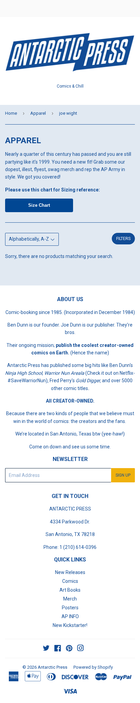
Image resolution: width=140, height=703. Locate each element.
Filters (123, 238)
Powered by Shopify (93, 667)
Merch (70, 599)
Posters (70, 607)
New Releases (70, 572)
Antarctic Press (52, 667)
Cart (130, 8)
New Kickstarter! (70, 625)
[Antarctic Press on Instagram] (80, 649)
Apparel (38, 113)
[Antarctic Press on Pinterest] (69, 649)
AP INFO (70, 616)
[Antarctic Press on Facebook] (57, 649)
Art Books (70, 590)
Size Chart (39, 205)
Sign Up (123, 475)
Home (11, 113)
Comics (70, 581)
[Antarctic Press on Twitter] (46, 649)
